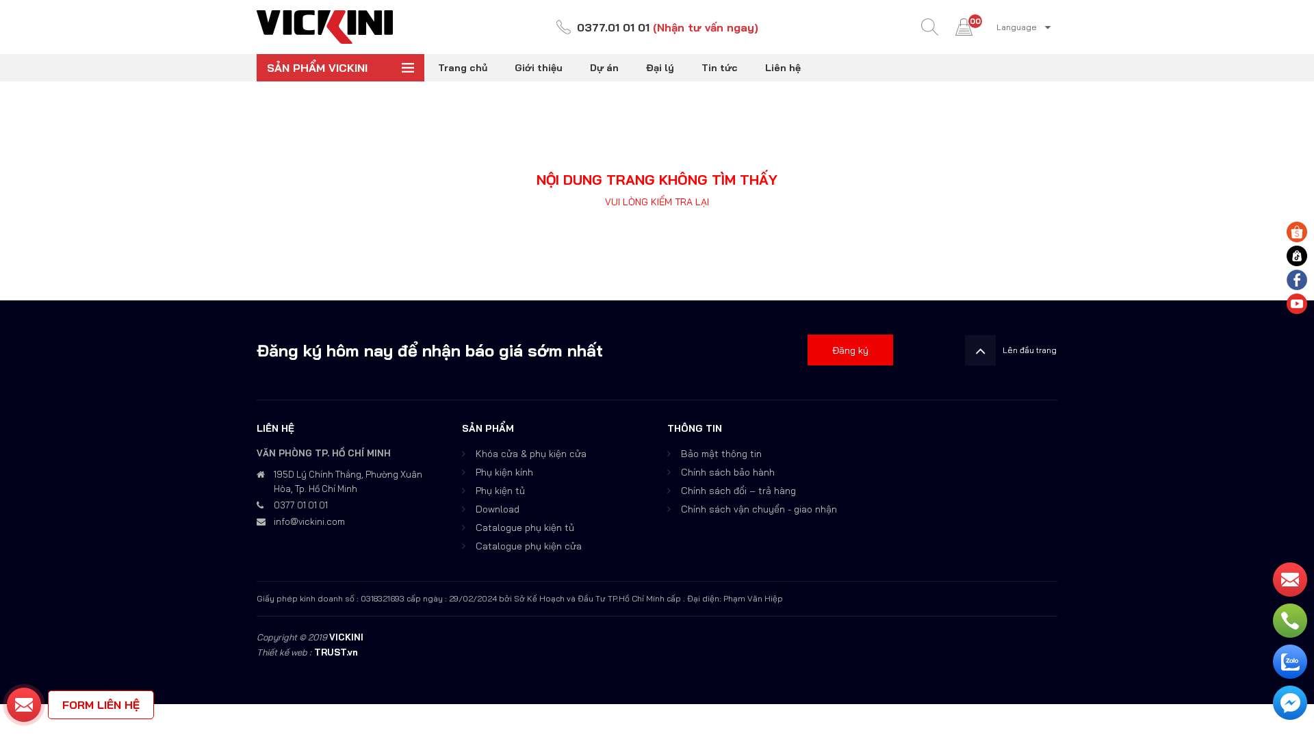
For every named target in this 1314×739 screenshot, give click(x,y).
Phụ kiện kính (504, 472)
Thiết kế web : (284, 652)
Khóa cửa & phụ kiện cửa (531, 454)
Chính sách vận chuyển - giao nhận (759, 509)
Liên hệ (783, 68)
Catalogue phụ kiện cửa (529, 546)
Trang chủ (462, 68)
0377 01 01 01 (301, 505)
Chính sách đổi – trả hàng (738, 490)
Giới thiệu (539, 68)
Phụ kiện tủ (500, 490)
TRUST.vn (336, 652)
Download (497, 509)
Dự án (604, 68)
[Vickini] (325, 26)
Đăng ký (850, 350)
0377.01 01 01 (613, 27)
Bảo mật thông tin (721, 454)
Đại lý (660, 68)
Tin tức (719, 68)
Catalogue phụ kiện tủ (525, 527)
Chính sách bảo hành (728, 472)
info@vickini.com (309, 521)
